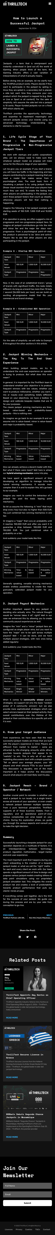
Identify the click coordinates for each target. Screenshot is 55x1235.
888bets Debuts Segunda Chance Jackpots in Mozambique (24, 1116)
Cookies (28, 1229)
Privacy (19, 1229)
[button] (20, 937)
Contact (46, 1229)
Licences (9, 1229)
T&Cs (37, 1229)
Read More (12, 1017)
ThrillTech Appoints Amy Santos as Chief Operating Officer (27, 996)
